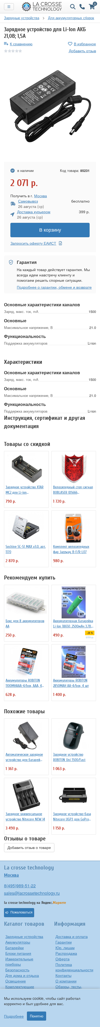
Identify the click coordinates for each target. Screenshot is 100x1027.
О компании (66, 981)
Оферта (62, 958)
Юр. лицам (65, 947)
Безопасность (17, 969)
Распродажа (66, 953)
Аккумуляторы (17, 942)
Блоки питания (18, 953)
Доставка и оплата (71, 936)
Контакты (63, 975)
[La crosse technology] (42, 6)
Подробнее (14, 1016)
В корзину (50, 230)
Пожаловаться (21, 912)
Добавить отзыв (82, 50)
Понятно (36, 1016)
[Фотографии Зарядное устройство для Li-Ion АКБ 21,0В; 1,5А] (50, 108)
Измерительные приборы (19, 961)
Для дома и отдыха (22, 975)
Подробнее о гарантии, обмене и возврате (54, 287)
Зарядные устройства (24, 936)
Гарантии (63, 942)
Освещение (15, 981)
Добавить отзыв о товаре (29, 847)
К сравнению (21, 43)
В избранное (85, 43)
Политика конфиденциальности (74, 967)
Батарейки (14, 947)
